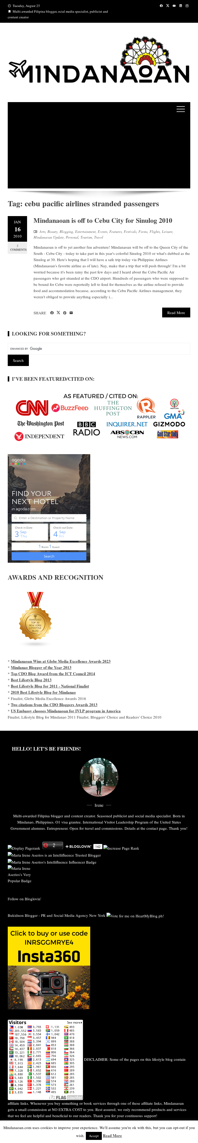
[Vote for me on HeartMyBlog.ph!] (135, 915)
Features (115, 231)
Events (102, 231)
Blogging (66, 231)
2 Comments (18, 248)
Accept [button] (94, 1135)
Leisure (167, 231)
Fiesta (142, 231)
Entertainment (85, 231)
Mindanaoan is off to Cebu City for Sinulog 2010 (103, 220)
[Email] (71, 313)
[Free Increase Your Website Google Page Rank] (121, 847)
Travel (98, 237)
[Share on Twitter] (58, 313)
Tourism (86, 237)
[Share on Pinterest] (65, 313)
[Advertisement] (99, 152)
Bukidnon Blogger (23, 915)
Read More (176, 312)
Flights (155, 231)
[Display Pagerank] (24, 847)
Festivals (130, 231)
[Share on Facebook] (52, 313)
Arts (42, 231)
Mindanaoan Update (49, 237)
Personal (72, 237)
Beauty (52, 231)
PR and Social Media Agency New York (73, 915)
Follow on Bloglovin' (24, 898)
